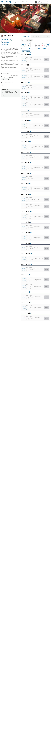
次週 (48, 45)
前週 (23, 45)
